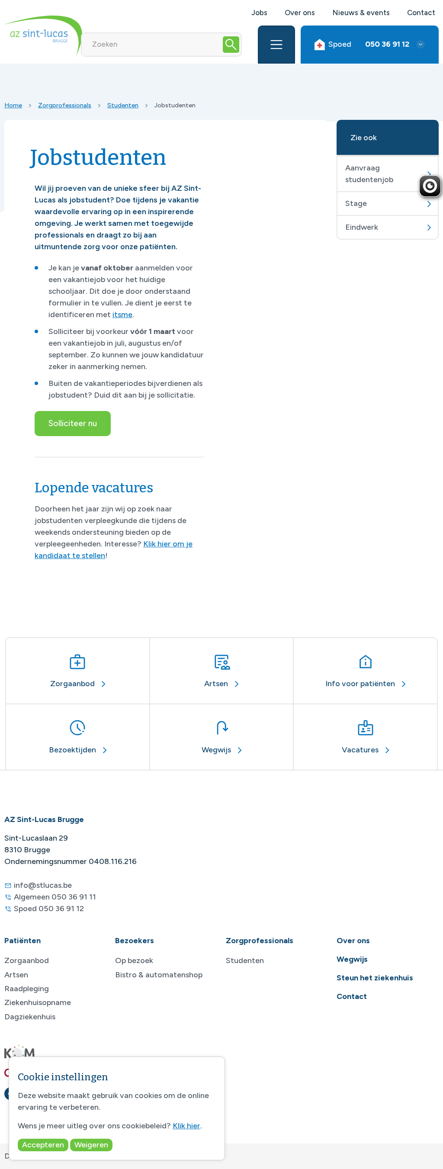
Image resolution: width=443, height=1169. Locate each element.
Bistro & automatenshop (158, 975)
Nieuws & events (361, 12)
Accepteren (43, 1145)
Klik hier (186, 1125)
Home (13, 105)
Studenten (122, 105)
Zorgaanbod (26, 960)
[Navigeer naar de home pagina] (43, 36)
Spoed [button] (368, 44)
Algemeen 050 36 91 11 (55, 897)
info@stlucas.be (43, 885)
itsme (122, 314)
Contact (421, 12)
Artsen (16, 975)
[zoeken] (231, 44)
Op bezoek (134, 960)
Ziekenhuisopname (37, 1002)
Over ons (300, 12)
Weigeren (91, 1145)
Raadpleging (26, 988)
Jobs (259, 12)
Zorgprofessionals (64, 105)
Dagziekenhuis (29, 1016)
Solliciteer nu (72, 423)
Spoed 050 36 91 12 (49, 908)
